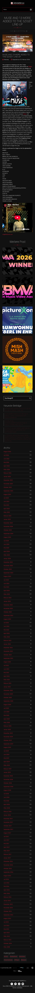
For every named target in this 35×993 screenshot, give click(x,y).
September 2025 (8, 491)
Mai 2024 (6, 548)
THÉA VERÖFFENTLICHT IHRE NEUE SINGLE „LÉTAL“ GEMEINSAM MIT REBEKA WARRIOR (16, 415)
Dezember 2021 (8, 647)
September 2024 (8, 533)
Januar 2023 (7, 601)
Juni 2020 (6, 711)
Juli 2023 (6, 580)
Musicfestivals (21, 31)
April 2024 (7, 551)
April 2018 (7, 804)
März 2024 (7, 555)
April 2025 (7, 508)
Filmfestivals (13, 956)
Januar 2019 (7, 772)
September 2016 (8, 872)
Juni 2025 (6, 501)
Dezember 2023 (8, 562)
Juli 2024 (6, 540)
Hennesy (6, 59)
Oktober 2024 (8, 530)
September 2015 (8, 915)
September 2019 (8, 744)
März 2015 (7, 936)
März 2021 (7, 679)
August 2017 (7, 833)
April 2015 (7, 932)
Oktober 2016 (8, 868)
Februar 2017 (7, 854)
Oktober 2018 (8, 783)
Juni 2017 (6, 840)
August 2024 (7, 537)
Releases (23, 960)
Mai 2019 (6, 758)
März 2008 (7, 947)
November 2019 (8, 736)
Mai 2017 (6, 843)
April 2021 (7, 676)
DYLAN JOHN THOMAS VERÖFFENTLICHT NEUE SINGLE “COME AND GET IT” (16, 423)
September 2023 (8, 572)
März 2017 (7, 850)
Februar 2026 (7, 473)
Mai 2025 (6, 505)
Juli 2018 (6, 793)
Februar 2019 (7, 768)
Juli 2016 (6, 879)
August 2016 (7, 875)
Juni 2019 (6, 754)
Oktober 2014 (8, 943)
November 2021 (8, 651)
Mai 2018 (6, 801)
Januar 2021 (7, 686)
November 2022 (8, 608)
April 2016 (7, 890)
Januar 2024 (7, 558)
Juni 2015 (6, 925)
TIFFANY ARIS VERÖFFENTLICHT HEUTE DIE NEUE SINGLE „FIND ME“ (17, 409)
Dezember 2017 (8, 818)
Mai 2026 (6, 462)
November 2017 (8, 822)
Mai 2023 (6, 587)
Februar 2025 (7, 515)
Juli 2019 (6, 751)
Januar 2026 (7, 476)
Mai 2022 (6, 630)
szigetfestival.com (7, 234)
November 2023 (8, 565)
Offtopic (16, 960)
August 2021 (7, 662)
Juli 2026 (6, 455)
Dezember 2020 (8, 690)
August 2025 (7, 494)
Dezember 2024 (8, 523)
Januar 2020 (7, 729)
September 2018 (8, 786)
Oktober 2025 (8, 487)
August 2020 (7, 704)
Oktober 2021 (8, 654)
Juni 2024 (6, 544)
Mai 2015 (6, 929)
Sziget (30, 66)
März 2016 (7, 893)
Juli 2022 (6, 622)
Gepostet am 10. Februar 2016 (21, 59)
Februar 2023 (7, 597)
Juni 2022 (6, 626)
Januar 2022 (7, 644)
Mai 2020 (6, 715)
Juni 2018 (6, 797)
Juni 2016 (6, 883)
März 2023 (7, 594)
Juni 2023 (6, 583)
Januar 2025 (7, 519)
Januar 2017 (7, 858)
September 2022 (8, 615)
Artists (6, 956)
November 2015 (8, 907)
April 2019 (7, 761)
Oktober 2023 (8, 569)
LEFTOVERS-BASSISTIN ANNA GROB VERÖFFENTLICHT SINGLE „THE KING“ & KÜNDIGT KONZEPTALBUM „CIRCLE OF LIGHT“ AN (18, 438)
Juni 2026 (6, 458)
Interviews (22, 956)
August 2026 (7, 451)
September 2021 (8, 658)
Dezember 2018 (8, 776)
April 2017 (7, 847)
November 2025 (8, 483)
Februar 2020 (7, 726)
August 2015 (7, 918)
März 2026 (7, 469)
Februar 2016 (7, 897)
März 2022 (7, 637)
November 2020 (8, 694)
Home (12, 31)
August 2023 (7, 576)
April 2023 (7, 590)
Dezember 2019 (8, 733)
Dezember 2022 (8, 605)
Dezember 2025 (8, 480)
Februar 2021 (7, 683)
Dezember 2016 (8, 861)
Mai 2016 (6, 886)
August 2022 (7, 619)
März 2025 (7, 512)
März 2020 (7, 722)
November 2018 (8, 779)
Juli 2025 (6, 498)
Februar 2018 (7, 811)
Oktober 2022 (8, 612)
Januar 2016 (7, 900)
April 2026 (7, 466)
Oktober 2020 (8, 697)
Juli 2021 (6, 665)
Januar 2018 (7, 815)
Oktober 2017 (8, 825)
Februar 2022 (7, 640)
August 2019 (7, 747)
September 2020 (8, 701)
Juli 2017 (6, 836)
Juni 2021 (6, 669)
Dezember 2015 (8, 904)
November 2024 (8, 526)
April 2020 (7, 719)
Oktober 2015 (8, 911)
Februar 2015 (7, 939)
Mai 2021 (6, 672)
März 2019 (7, 765)
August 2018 (7, 790)
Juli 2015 (6, 922)
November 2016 (8, 865)
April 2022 (7, 633)
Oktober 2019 (8, 740)
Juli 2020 (6, 708)
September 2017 (8, 829)
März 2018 (7, 808)
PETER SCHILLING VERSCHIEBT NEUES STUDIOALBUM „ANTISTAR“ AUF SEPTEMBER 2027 (17, 430)
